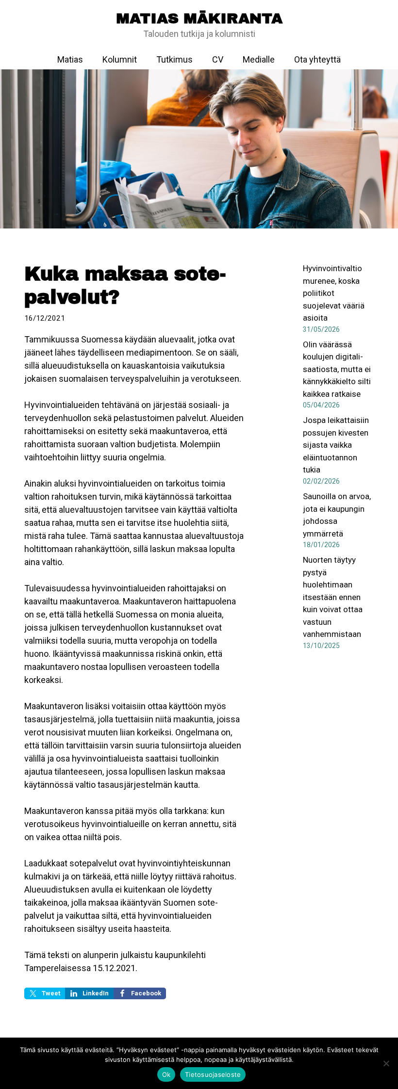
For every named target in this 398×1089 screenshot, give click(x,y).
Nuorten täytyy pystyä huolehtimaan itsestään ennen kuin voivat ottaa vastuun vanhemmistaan (333, 597)
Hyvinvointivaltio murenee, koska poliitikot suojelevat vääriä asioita (334, 293)
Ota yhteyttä (317, 59)
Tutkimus (174, 59)
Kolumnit (119, 59)
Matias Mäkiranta (199, 18)
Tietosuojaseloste (213, 1074)
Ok (166, 1074)
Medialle (259, 59)
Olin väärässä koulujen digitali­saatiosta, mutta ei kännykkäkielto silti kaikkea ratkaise (337, 369)
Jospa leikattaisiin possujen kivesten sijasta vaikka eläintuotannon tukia (336, 444)
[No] (386, 1063)
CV (217, 59)
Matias (70, 59)
